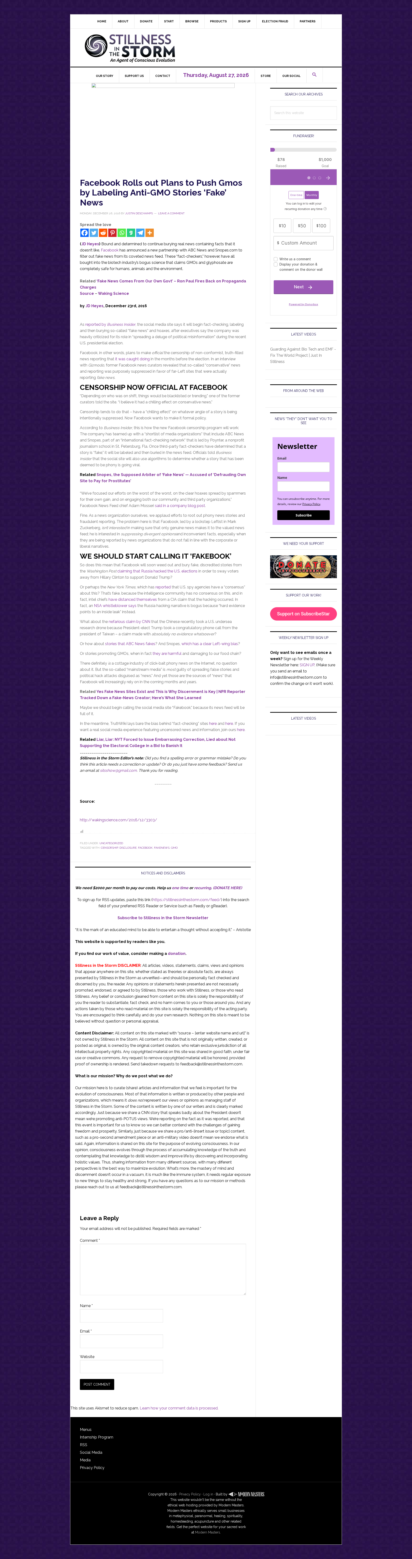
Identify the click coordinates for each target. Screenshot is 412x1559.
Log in (208, 1494)
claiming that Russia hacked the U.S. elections (157, 571)
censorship (109, 847)
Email (86, 1331)
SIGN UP (307, 665)
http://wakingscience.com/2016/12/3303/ (118, 820)
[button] (314, 74)
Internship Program (96, 1437)
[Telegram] (140, 233)
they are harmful (167, 653)
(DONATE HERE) (227, 888)
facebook (145, 847)
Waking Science (113, 293)
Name (86, 1305)
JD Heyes (90, 244)
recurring (202, 888)
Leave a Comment (171, 213)
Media (85, 1460)
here (213, 723)
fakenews (162, 847)
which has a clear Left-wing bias (209, 644)
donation (176, 953)
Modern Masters (207, 1532)
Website (87, 1356)
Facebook (109, 250)
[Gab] (131, 233)
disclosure (128, 847)
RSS (83, 1445)
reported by (110, 324)
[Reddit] (103, 233)
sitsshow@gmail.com (118, 770)
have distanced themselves (132, 599)
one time (180, 888)
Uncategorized (111, 843)
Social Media (91, 1452)
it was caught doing (132, 359)
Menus (86, 1429)
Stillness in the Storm (209, 47)
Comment (90, 1240)
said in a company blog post (180, 505)
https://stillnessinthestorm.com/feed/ (187, 899)
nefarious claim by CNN (129, 621)
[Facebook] (84, 233)
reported (163, 587)
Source (87, 293)
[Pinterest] (112, 233)
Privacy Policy (311, 504)
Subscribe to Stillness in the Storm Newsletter (163, 918)
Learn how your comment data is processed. (179, 1408)
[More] (149, 233)
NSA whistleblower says (115, 605)
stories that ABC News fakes (130, 644)
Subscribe (304, 515)
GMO (174, 847)
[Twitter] (94, 233)
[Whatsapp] (122, 233)
